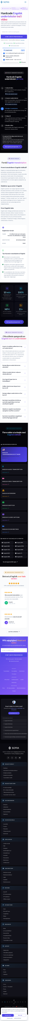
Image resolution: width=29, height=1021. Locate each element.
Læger (4, 877)
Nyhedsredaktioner (7, 809)
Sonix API (5, 891)
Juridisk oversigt (6, 843)
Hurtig (12, 753)
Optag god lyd (6, 959)
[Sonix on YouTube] (19, 757)
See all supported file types (9, 561)
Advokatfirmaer (6, 853)
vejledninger (20, 708)
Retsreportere (6, 857)
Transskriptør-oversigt (7, 940)
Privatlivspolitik (10, 1018)
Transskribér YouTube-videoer (9, 794)
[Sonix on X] (12, 757)
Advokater (5, 855)
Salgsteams (5, 814)
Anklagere (5, 848)
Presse (4, 989)
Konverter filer (6, 933)
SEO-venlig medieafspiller (8, 790)
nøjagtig (17, 753)
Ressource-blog (6, 938)
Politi (4, 845)
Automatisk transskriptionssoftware (10, 770)
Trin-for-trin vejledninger (8, 955)
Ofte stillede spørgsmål (7, 952)
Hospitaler (5, 879)
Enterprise (5, 804)
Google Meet (5, 913)
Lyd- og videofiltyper (7, 930)
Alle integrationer (6, 918)
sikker (22, 753)
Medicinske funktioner (7, 874)
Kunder (4, 972)
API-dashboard (6, 896)
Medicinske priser (6, 882)
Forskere (5, 826)
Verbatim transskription (8, 775)
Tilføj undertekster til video (8, 792)
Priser (4, 969)
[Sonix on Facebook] (8, 757)
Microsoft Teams (6, 911)
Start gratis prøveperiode (14, 36)
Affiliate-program (6, 899)
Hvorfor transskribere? (7, 957)
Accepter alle (8, 1015)
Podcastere (5, 828)
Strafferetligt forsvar (7, 850)
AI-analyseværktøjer (7, 787)
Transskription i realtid (7, 777)
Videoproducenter (7, 831)
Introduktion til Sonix (7, 935)
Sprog (4, 928)
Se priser (22, 40)
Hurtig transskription (7, 772)
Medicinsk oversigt (7, 872)
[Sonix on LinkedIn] (15, 757)
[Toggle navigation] (25, 2)
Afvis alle (20, 1015)
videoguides (13, 709)
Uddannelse (5, 807)
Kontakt (4, 991)
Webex (4, 916)
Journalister (5, 824)
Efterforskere (6, 860)
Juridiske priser (6, 862)
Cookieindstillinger (17, 1018)
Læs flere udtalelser (13, 631)
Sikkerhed (5, 993)
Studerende (5, 833)
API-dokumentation (7, 894)
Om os (4, 984)
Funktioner (5, 768)
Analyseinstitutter (6, 811)
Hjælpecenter (14, 708)
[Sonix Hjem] (5, 2)
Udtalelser (5, 974)
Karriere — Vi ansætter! (8, 986)
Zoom (4, 909)
